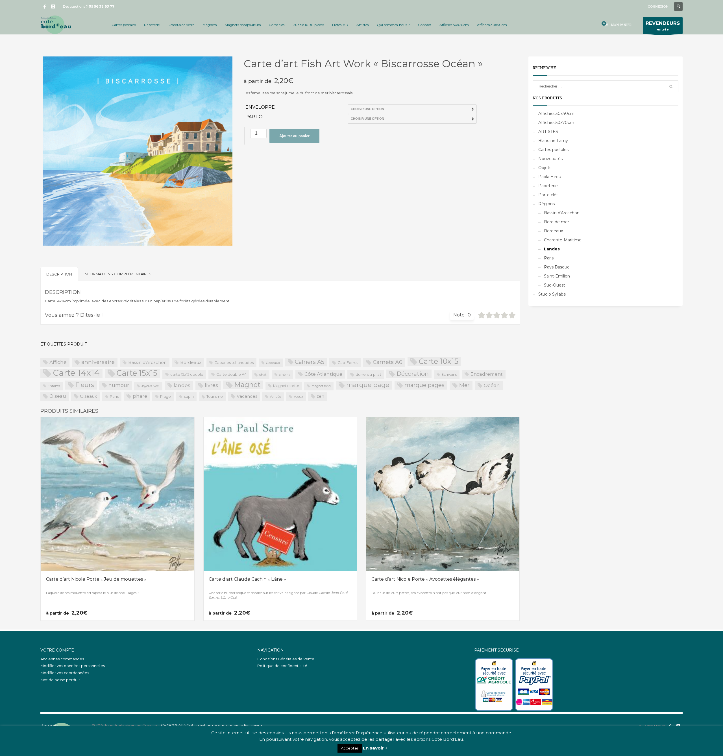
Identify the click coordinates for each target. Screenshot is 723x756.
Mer (464, 385)
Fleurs (84, 384)
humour (118, 385)
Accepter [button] (349, 748)
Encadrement (487, 374)
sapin (189, 396)
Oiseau (57, 396)
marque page (367, 385)
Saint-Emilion (557, 276)
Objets (544, 167)
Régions (546, 203)
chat (263, 375)
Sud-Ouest (554, 285)
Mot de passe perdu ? (60, 680)
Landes (552, 249)
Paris (114, 396)
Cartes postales (553, 149)
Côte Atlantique (323, 374)
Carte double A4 (231, 374)
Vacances (247, 396)
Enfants (54, 386)
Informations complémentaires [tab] (117, 274)
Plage (165, 396)
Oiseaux (88, 396)
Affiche (58, 362)
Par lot (255, 116)
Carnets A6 (387, 362)
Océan (492, 385)
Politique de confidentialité (282, 665)
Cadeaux (273, 363)
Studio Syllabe (552, 294)
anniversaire (98, 362)
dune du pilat (368, 374)
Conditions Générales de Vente (285, 659)
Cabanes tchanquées (234, 362)
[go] (671, 87)
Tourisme (214, 396)
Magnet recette (286, 386)
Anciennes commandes (62, 659)
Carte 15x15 (137, 373)
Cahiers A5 (309, 362)
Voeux (298, 397)
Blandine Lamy (553, 140)
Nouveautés (550, 158)
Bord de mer (556, 221)
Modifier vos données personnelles (72, 665)
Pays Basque (557, 267)
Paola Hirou (549, 176)
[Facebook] (44, 6)
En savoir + (375, 748)
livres (211, 385)
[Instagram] (53, 6)
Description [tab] (59, 274)
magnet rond (321, 386)
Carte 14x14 (76, 373)
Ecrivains (449, 374)
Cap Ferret (347, 362)
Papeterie (548, 185)
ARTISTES (548, 131)
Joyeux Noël (150, 386)
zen (320, 396)
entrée (663, 25)
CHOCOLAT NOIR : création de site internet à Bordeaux (211, 725)
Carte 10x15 (438, 361)
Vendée (275, 397)
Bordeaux (190, 362)
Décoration (413, 373)
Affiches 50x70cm (556, 122)
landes (182, 385)
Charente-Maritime (563, 239)
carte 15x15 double (186, 374)
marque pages (424, 385)
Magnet (247, 385)
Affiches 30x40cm (556, 113)
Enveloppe (260, 107)
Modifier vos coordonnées (64, 672)
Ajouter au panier (294, 136)
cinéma (284, 375)
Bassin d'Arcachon (147, 362)
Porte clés (548, 194)
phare (140, 396)
